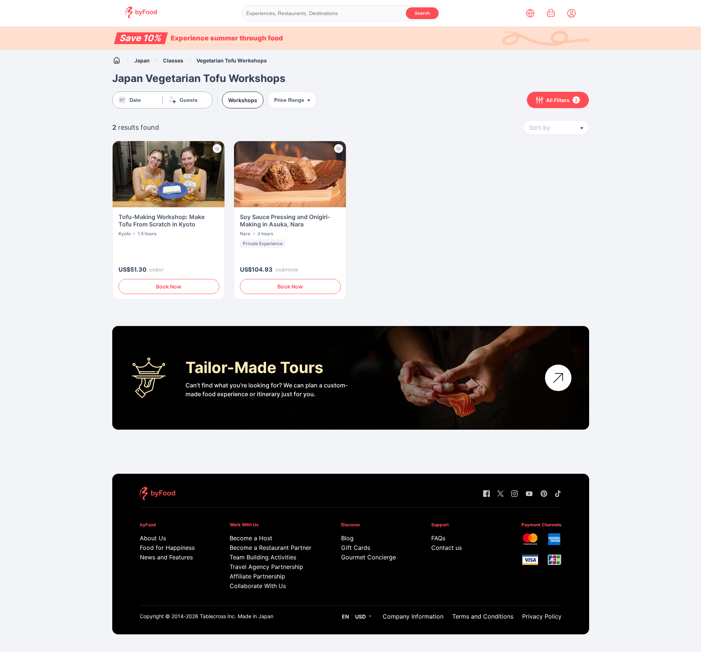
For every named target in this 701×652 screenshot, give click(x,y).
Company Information (413, 616)
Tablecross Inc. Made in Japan (236, 616)
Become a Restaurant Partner (270, 547)
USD (360, 616)
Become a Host (251, 538)
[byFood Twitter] (500, 494)
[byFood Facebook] (486, 494)
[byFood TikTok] (558, 494)
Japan (142, 60)
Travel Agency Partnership (266, 566)
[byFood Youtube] (529, 494)
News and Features (166, 557)
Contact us (446, 547)
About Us (153, 538)
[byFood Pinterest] (543, 494)
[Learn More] (558, 378)
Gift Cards (355, 547)
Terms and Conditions (482, 616)
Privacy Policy (542, 616)
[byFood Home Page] (141, 16)
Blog (347, 538)
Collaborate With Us (258, 586)
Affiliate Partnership (257, 576)
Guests (189, 100)
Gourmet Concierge (368, 557)
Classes (173, 60)
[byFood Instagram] (514, 494)
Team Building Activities (263, 557)
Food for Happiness (167, 547)
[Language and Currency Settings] (530, 13)
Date (135, 100)
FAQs (438, 538)
